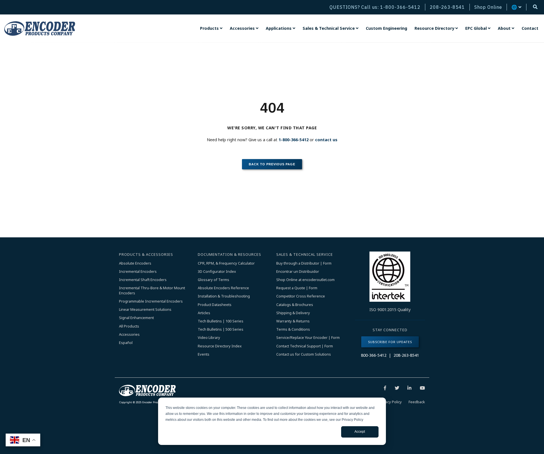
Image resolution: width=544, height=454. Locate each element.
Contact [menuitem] (530, 28)
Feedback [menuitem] (417, 401)
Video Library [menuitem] (209, 337)
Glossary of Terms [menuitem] (213, 279)
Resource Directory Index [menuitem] (220, 346)
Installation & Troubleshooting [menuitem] (224, 296)
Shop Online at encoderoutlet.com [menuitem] (305, 279)
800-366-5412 (373, 355)
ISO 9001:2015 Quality (390, 309)
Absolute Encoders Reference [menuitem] (223, 288)
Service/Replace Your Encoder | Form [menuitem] (308, 337)
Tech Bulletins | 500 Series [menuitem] (220, 329)
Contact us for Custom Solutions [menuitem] (303, 354)
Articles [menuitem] (204, 313)
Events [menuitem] (203, 354)
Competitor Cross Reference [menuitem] (300, 296)
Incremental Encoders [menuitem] (138, 271)
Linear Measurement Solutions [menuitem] (145, 309)
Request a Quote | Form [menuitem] (296, 288)
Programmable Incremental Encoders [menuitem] (151, 301)
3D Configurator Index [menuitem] (217, 271)
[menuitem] (211, 28)
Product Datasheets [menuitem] (214, 304)
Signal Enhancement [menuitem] (136, 317)
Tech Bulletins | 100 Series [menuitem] (220, 321)
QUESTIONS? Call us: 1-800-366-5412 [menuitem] (375, 7)
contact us (326, 139)
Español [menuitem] (126, 342)
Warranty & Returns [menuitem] (293, 321)
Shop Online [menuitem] (488, 7)
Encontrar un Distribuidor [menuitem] (297, 271)
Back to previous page (272, 164)
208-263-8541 (406, 355)
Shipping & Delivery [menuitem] (293, 313)
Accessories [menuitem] (129, 334)
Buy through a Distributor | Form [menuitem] (304, 263)
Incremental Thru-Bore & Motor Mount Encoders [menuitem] (152, 290)
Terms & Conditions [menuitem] (293, 329)
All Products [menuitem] (129, 326)
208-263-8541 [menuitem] (447, 7)
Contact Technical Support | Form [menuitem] (304, 346)
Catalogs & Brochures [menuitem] (294, 304)
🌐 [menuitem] (514, 7)
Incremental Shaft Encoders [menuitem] (143, 279)
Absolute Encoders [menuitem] (135, 263)
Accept (359, 432)
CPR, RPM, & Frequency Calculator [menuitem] (226, 263)
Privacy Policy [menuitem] (390, 401)
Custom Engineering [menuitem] (386, 28)
